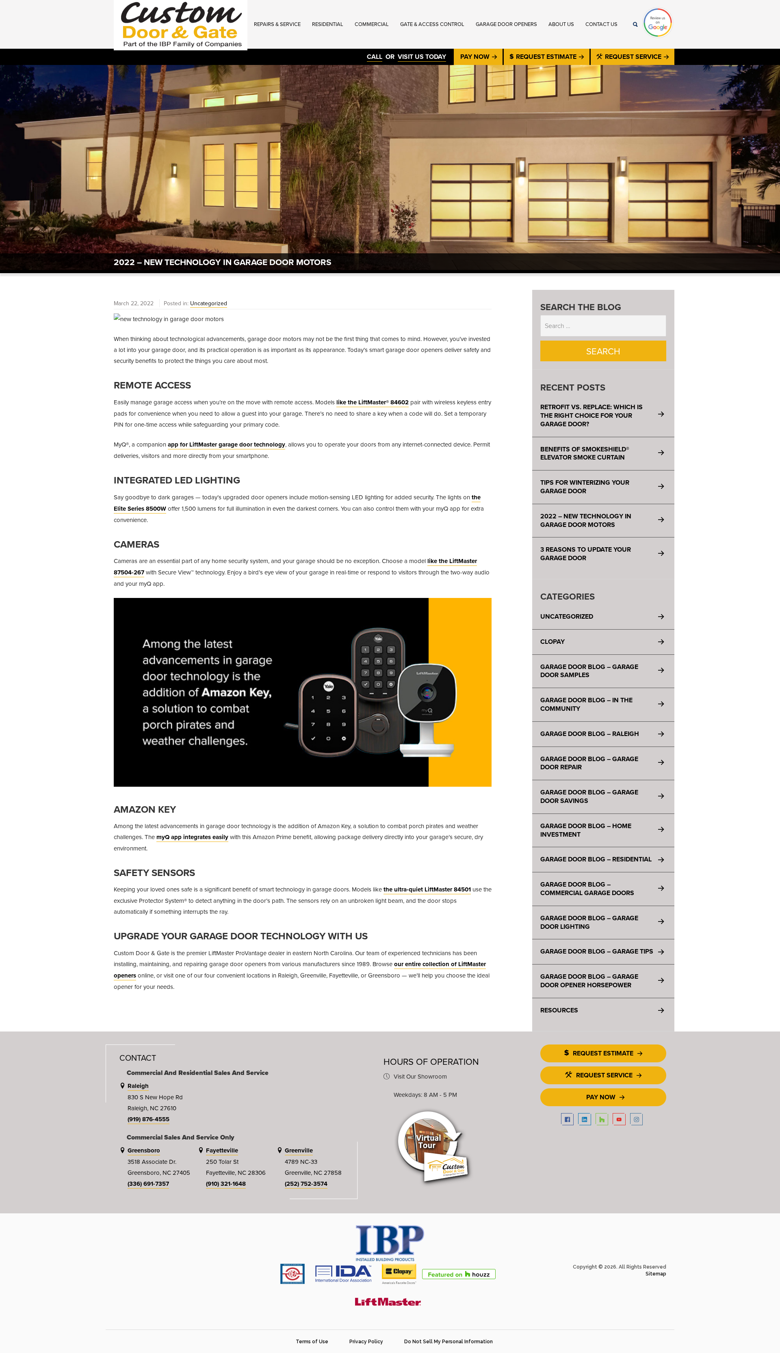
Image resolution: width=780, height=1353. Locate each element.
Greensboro (144, 1150)
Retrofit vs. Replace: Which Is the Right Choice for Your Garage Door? (591, 415)
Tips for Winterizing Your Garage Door (584, 487)
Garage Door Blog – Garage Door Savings (589, 796)
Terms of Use (312, 1341)
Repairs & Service (277, 24)
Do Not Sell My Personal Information (448, 1341)
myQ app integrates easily (192, 837)
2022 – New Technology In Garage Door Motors (585, 520)
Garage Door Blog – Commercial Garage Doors (587, 889)
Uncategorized (208, 303)
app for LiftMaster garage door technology (226, 444)
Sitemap (656, 1274)
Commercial (372, 24)
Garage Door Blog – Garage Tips (596, 951)
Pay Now (475, 56)
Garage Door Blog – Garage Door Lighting (589, 922)
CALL (374, 56)
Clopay (552, 641)
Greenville (299, 1150)
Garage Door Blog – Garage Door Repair (589, 763)
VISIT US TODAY (422, 56)
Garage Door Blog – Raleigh (589, 733)
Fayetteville (222, 1150)
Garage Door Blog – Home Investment (585, 830)
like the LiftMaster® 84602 (372, 402)
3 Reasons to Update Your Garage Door (585, 554)
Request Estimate (546, 56)
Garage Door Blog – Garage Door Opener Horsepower (589, 981)
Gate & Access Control (432, 24)
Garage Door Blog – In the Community (586, 704)
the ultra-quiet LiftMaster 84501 (427, 889)
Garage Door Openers (506, 24)
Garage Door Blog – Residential (596, 859)
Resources (559, 1010)
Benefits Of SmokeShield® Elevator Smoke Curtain (584, 453)
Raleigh (138, 1085)
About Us (561, 24)
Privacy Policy (366, 1341)
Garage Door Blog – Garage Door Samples (589, 671)
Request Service (633, 56)
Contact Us (601, 24)
